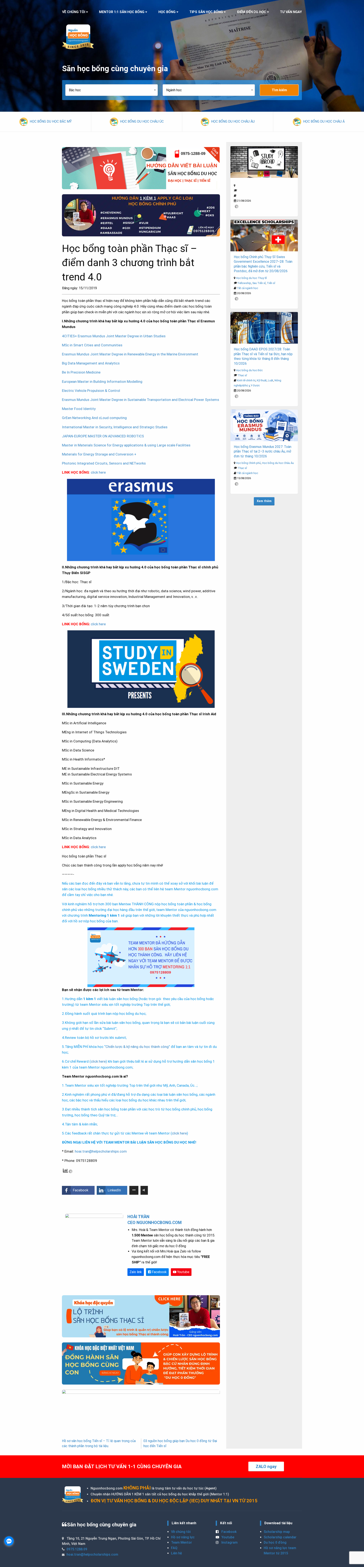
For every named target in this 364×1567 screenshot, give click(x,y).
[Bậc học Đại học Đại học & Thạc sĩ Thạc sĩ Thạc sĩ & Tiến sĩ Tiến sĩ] (114, 90)
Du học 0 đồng (275, 1542)
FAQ (174, 1548)
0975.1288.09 (77, 1549)
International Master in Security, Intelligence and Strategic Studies (114, 427)
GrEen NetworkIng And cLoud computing (94, 418)
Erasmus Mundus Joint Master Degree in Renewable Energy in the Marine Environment (130, 354)
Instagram (229, 1542)
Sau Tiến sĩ (259, 283)
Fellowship (244, 283)
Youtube (182, 1272)
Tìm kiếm (279, 90)
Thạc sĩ (242, 375)
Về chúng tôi (181, 1532)
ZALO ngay (266, 1466)
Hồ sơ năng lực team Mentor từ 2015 (280, 1550)
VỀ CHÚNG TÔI (73, 12)
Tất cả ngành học (247, 288)
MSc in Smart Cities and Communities (92, 345)
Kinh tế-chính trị (246, 380)
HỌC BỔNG (166, 12)
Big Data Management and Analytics (91, 363)
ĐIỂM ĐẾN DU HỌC (251, 12)
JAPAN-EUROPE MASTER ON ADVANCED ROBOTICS (103, 436)
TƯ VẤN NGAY (291, 12)
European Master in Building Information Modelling (102, 381)
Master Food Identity (79, 409)
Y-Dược (255, 385)
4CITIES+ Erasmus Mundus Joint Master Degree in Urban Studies (114, 336)
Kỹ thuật (262, 380)
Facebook (159, 1272)
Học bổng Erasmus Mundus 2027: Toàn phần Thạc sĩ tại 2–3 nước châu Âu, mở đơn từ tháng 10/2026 (262, 451)
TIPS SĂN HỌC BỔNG (206, 12)
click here (98, 472)
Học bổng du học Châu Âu (278, 463)
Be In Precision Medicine (81, 372)
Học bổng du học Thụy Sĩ (251, 278)
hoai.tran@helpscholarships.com (101, 1151)
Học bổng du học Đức (249, 370)
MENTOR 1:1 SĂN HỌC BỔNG (121, 12)
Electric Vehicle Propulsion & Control (91, 390)
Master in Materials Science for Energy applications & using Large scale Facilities (126, 445)
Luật (270, 380)
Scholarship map (277, 1532)
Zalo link (136, 1272)
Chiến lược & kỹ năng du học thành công (137, 1047)
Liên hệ (176, 1553)
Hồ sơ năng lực (183, 1537)
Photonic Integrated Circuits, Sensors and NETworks (104, 463)
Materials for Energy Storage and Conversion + (99, 454)
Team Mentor (181, 1542)
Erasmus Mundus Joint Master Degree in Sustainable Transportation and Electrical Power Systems (140, 400)
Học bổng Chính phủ (248, 463)
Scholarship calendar (280, 1537)
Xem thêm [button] (264, 501)
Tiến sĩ (271, 283)
